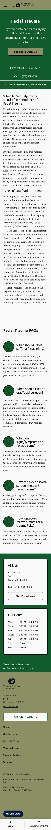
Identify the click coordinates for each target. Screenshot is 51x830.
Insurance (8, 762)
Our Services (10, 734)
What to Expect (11, 748)
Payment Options (12, 755)
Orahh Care (27, 790)
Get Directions (25, 596)
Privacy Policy (9, 787)
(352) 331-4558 (29, 76)
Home (6, 727)
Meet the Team (11, 741)
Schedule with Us (25, 51)
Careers (17, 790)
